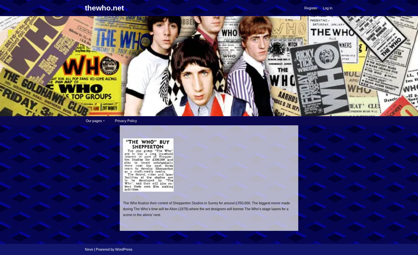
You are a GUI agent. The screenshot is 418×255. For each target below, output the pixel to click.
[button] (104, 121)
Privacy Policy (126, 121)
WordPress (123, 249)
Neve (89, 249)
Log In (327, 8)
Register (310, 8)
